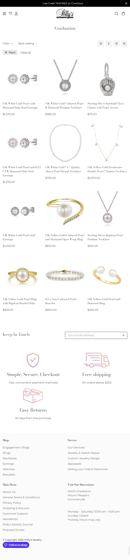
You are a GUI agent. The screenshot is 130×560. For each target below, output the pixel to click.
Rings (6, 453)
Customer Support (15, 513)
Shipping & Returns (16, 508)
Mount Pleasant (78, 495)
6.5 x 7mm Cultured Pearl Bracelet (60, 301)
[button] (123, 13)
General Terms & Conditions (21, 497)
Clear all (25, 52)
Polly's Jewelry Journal (18, 524)
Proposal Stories (13, 530)
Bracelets (9, 474)
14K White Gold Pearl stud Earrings (19, 237)
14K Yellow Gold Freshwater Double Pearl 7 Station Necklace (107, 169)
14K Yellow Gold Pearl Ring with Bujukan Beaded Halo (20, 301)
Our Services (76, 447)
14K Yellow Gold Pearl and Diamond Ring (104, 301)
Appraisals (74, 463)
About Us (9, 492)
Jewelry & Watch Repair (84, 453)
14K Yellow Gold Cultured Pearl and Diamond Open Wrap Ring (64, 237)
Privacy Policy (12, 502)
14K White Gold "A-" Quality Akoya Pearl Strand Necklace (63, 169)
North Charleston (79, 491)
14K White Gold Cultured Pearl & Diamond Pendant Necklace (64, 105)
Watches (9, 469)
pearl (12, 52)
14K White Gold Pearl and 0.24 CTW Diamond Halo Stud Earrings (22, 171)
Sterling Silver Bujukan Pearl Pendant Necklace (105, 237)
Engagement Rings (16, 447)
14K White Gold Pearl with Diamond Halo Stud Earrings (20, 105)
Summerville (76, 499)
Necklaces (10, 458)
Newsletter (10, 519)
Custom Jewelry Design (84, 458)
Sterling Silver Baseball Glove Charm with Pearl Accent (106, 105)
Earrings (8, 463)
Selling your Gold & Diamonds (88, 469)
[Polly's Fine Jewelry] (65, 14)
